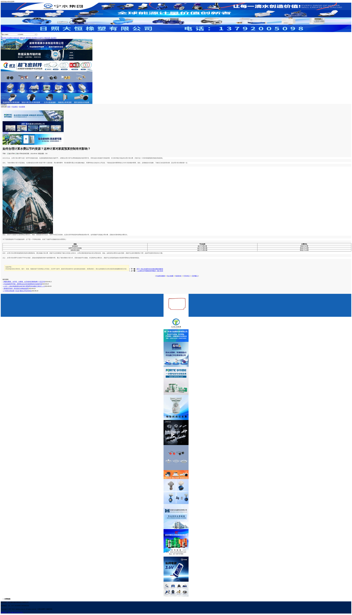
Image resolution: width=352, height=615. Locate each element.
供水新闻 (22, 107)
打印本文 (187, 276)
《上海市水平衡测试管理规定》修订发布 (150, 271)
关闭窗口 (195, 276)
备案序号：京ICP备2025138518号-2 (12, 612)
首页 (8, 107)
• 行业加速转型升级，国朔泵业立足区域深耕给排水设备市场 (22, 284)
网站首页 (4, 38)
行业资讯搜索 (160, 276)
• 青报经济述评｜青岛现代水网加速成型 (16, 288)
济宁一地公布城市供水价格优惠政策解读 (150, 269)
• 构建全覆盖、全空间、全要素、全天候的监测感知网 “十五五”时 (24, 281)
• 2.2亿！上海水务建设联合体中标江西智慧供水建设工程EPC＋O (24, 286)
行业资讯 (15, 107)
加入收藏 (170, 276)
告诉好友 (178, 276)
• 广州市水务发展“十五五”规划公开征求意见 (17, 291)
